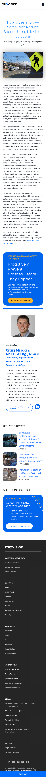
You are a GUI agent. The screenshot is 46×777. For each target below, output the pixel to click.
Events (7, 640)
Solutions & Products (12, 567)
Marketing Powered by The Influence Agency (19, 770)
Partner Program (11, 678)
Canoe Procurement (12, 687)
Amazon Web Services (13, 610)
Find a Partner (10, 674)
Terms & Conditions (12, 720)
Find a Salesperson (12, 669)
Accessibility (9, 601)
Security (8, 615)
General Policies (11, 715)
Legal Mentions (11, 748)
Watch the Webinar (19, 300)
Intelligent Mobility (12, 562)
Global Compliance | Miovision (16, 711)
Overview (8, 630)
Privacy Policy (10, 724)
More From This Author (16, 408)
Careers (8, 596)
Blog (6, 635)
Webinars (8, 644)
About (7, 587)
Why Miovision (10, 571)
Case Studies (10, 649)
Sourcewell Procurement (14, 683)
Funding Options (11, 653)
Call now (23, 773)
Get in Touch (9, 592)
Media (7, 606)
